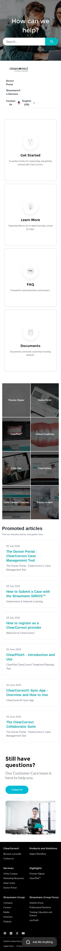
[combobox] (24, 42)
